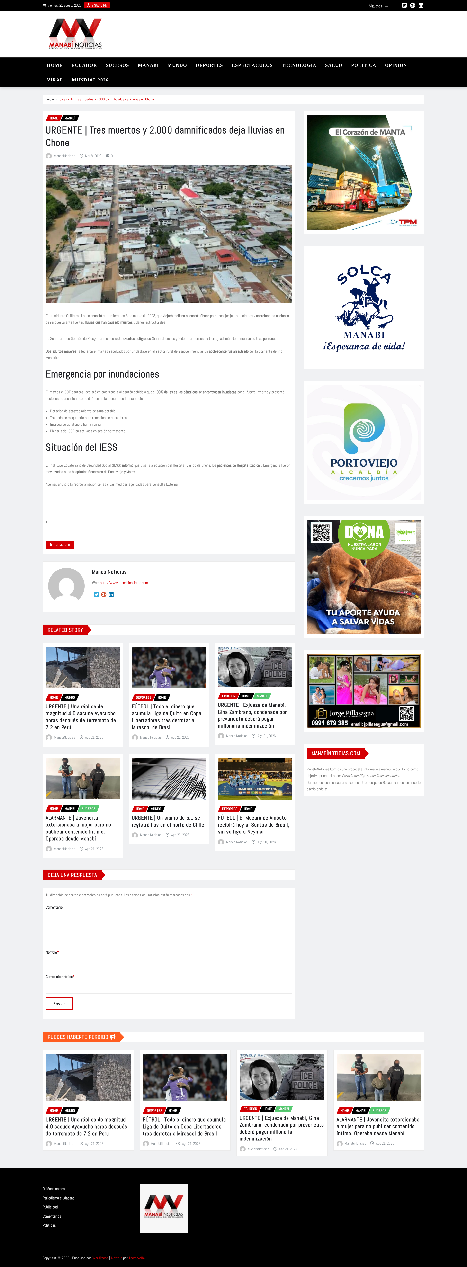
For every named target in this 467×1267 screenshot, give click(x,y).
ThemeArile (137, 1257)
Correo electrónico (60, 976)
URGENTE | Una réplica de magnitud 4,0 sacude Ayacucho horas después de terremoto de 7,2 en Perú (81, 717)
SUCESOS (117, 65)
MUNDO (177, 65)
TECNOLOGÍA (299, 65)
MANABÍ (148, 65)
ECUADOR (84, 65)
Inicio (50, 99)
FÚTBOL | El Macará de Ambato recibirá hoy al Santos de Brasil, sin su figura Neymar (254, 824)
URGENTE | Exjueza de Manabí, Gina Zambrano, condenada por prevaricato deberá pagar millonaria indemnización (252, 715)
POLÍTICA (363, 65)
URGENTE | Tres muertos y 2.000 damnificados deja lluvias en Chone (107, 99)
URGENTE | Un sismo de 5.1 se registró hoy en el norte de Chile (168, 821)
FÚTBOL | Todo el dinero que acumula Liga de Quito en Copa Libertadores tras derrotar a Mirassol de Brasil (166, 717)
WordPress (100, 1257)
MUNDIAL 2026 (90, 79)
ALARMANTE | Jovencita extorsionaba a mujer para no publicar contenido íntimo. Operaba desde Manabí (78, 828)
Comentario (54, 907)
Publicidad (50, 1207)
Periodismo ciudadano (58, 1198)
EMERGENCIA (62, 545)
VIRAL (55, 79)
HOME (55, 65)
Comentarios (52, 1216)
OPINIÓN (396, 65)
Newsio (116, 1257)
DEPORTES (209, 65)
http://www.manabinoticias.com (124, 582)
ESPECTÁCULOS (252, 65)
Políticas (49, 1225)
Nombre (52, 952)
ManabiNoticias (64, 156)
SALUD (333, 65)
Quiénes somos (54, 1188)
